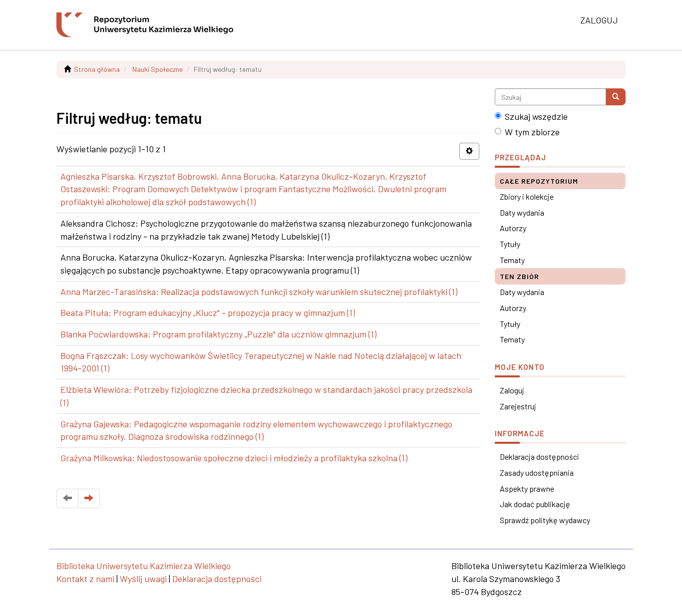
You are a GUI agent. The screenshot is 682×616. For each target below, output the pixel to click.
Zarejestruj (518, 406)
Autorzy (513, 228)
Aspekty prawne (527, 488)
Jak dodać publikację (535, 504)
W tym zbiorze (532, 131)
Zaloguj (512, 390)
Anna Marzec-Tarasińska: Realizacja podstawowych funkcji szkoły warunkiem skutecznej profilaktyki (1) (258, 291)
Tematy (512, 260)
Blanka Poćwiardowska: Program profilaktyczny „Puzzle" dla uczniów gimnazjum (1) (218, 333)
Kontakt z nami (85, 578)
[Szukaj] (616, 96)
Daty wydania (522, 212)
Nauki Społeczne (157, 69)
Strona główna (97, 69)
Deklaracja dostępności (539, 456)
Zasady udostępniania (537, 472)
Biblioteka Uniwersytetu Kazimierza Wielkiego (143, 565)
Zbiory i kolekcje (527, 196)
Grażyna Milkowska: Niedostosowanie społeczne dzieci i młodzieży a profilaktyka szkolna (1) (233, 457)
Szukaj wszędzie (536, 116)
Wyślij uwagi (143, 578)
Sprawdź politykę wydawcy (545, 520)
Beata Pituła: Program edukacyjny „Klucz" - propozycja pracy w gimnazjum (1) (207, 312)
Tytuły (510, 244)
